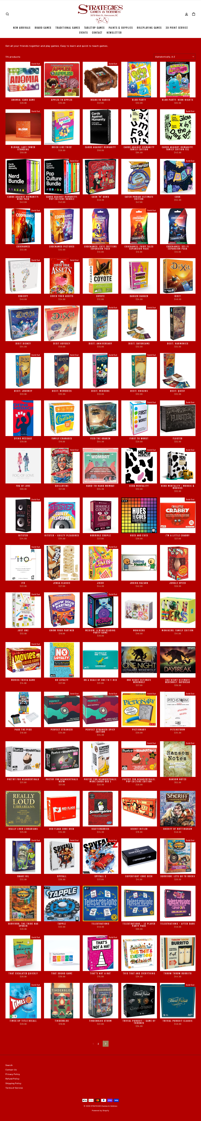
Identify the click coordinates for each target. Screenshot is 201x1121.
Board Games (43, 27)
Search (9, 1065)
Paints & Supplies (121, 27)
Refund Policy (12, 1078)
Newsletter (114, 32)
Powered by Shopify (100, 1110)
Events (83, 32)
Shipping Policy (13, 1083)
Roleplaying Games (149, 27)
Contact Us (11, 1069)
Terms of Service (14, 1088)
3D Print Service (177, 27)
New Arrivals (22, 27)
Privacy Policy (12, 1074)
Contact (97, 32)
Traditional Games (68, 27)
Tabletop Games (94, 27)
